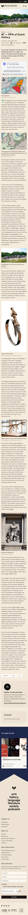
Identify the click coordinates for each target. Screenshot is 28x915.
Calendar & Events (5, 852)
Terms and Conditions (6, 855)
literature (14, 803)
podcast (9, 32)
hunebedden (5, 675)
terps (19, 675)
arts (14, 794)
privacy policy (20, 886)
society (14, 806)
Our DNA (3, 834)
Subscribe (14, 897)
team (6, 840)
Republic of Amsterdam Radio (10, 41)
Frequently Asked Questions (8, 850)
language (14, 800)
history (14, 797)
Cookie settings (5, 859)
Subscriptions (4, 822)
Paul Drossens (25, 766)
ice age (13, 675)
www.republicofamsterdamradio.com (15, 703)
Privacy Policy (4, 857)
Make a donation (5, 824)
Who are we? (4, 836)
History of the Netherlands (7, 45)
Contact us (4, 843)
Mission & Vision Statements (8, 838)
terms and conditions (12, 886)
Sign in (20, 1)
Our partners (4, 826)
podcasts (14, 809)
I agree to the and (13, 886)
